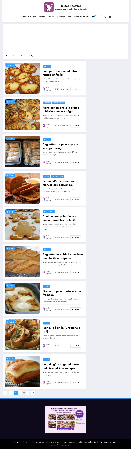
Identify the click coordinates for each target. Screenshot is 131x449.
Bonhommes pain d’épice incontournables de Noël (59, 218)
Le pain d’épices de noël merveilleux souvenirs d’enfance (59, 183)
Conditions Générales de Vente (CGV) (45, 442)
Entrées (42, 16)
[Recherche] (100, 17)
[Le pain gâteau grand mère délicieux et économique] (22, 371)
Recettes (46, 66)
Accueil (16, 442)
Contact (25, 442)
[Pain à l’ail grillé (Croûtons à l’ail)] (22, 335)
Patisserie (47, 103)
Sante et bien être (81, 16)
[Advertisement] (65, 40)
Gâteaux (46, 176)
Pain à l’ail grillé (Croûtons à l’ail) (61, 329)
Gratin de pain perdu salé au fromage (62, 293)
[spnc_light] (105, 16)
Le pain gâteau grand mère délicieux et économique (61, 366)
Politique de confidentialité (88, 442)
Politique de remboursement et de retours (65, 445)
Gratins (46, 286)
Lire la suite (75, 89)
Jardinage (61, 16)
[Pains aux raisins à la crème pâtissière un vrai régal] (22, 114)
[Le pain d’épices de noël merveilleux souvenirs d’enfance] (22, 188)
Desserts (51, 16)
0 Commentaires (63, 89)
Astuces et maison (28, 16)
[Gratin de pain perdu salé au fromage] (22, 298)
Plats (69, 16)
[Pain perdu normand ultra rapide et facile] (22, 78)
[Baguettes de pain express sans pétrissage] (22, 151)
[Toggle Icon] (109, 16)
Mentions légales (69, 442)
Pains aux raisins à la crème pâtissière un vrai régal (61, 109)
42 (27, 393)
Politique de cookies (108, 442)
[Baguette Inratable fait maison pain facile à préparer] (22, 261)
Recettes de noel (59, 103)
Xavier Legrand (48, 89)
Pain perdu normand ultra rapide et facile (60, 73)
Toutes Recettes (71, 6)
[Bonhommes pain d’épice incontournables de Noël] (22, 225)
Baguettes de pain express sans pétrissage (60, 146)
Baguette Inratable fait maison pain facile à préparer (63, 256)
